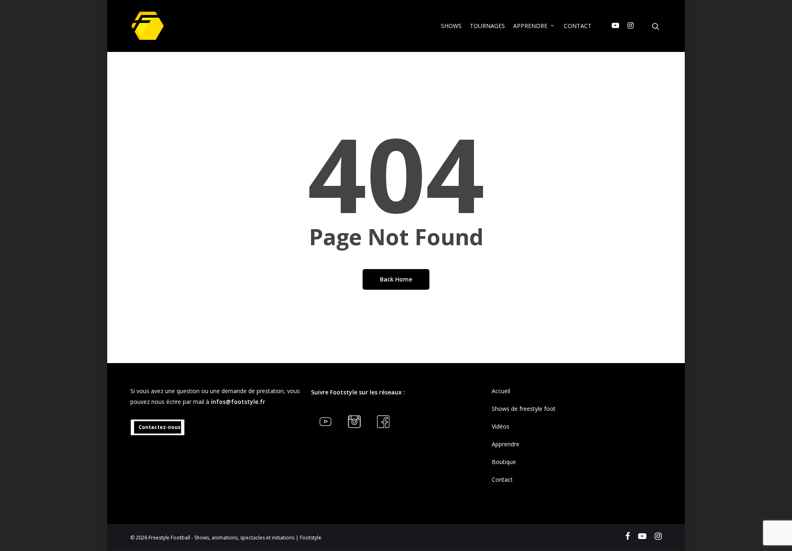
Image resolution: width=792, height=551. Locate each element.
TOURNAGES (487, 26)
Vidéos (500, 426)
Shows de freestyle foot (524, 409)
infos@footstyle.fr (238, 402)
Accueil (501, 391)
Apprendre (505, 444)
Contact (502, 479)
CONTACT (578, 26)
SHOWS (451, 26)
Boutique (504, 462)
